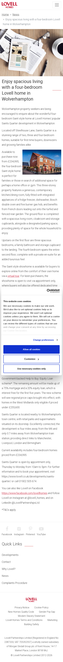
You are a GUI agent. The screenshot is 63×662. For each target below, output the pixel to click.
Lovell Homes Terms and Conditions (24, 620)
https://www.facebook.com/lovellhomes (24, 493)
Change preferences (43, 340)
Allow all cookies (31, 349)
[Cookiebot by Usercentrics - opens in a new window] (47, 291)
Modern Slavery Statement (31, 616)
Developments (10, 554)
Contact (6, 561)
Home (5, 14)
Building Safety (31, 624)
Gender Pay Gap (47, 611)
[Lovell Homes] (9, 5)
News (15, 14)
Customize (29, 359)
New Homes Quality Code (21, 611)
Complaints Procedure (14, 582)
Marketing (52, 620)
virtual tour (13, 275)
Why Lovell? (9, 568)
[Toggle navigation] (56, 5)
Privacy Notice (22, 607)
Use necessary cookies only (31, 368)
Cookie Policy (41, 607)
